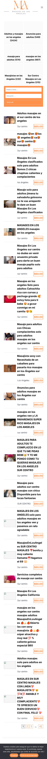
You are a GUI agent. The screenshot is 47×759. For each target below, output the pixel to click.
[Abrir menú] (42, 7)
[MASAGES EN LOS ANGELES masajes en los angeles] (23, 232)
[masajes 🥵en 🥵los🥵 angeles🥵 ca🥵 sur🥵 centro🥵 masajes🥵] (23, 142)
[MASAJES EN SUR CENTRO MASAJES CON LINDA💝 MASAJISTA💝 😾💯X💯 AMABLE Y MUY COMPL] (23, 698)
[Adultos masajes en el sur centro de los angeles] (23, 120)
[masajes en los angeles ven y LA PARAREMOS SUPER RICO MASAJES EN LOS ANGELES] (23, 422)
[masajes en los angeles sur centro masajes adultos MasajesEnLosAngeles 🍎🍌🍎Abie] (23, 629)
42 (40, 726)
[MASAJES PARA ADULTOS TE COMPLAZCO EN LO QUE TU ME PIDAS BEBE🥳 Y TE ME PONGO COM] (23, 457)
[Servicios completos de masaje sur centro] (23, 579)
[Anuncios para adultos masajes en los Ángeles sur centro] (23, 396)
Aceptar (14, 755)
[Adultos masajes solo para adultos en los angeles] (23, 665)
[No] (44, 751)
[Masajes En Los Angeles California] (23, 596)
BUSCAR (10, 102)
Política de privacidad (29, 755)
